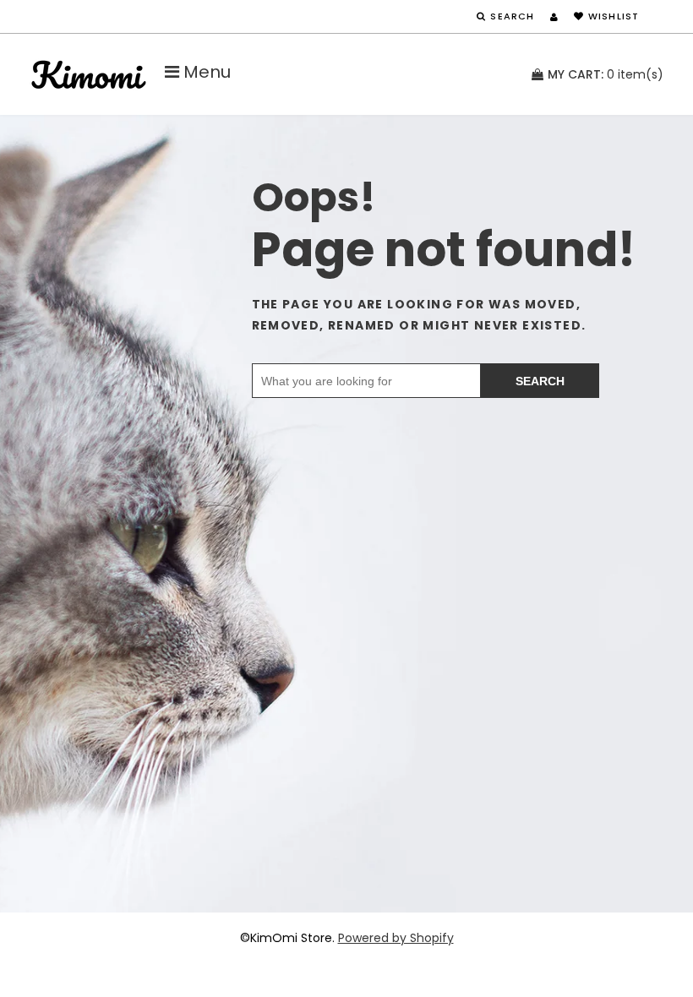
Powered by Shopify (396, 937)
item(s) (605, 74)
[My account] (554, 17)
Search (540, 381)
